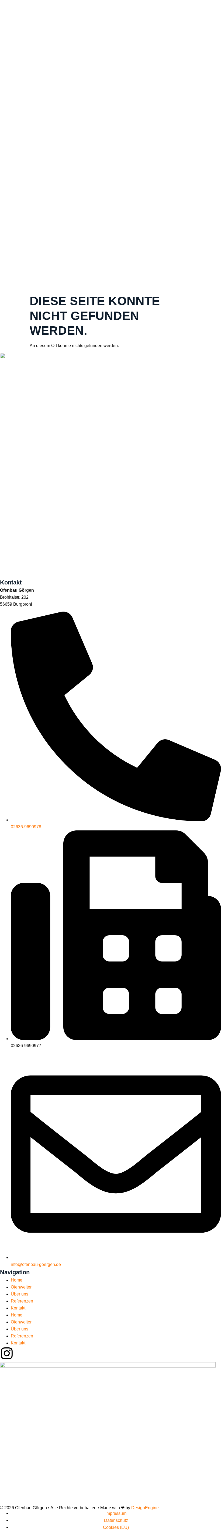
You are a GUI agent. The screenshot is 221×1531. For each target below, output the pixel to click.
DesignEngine (145, 1507)
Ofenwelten (22, 1287)
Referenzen (22, 1301)
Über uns (19, 1294)
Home (16, 1280)
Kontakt (18, 1308)
